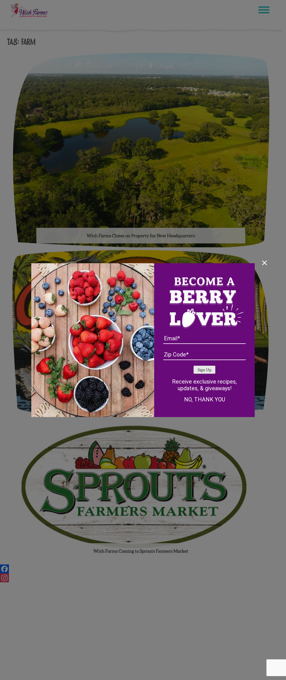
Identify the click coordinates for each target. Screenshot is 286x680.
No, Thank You (204, 399)
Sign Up (204, 370)
